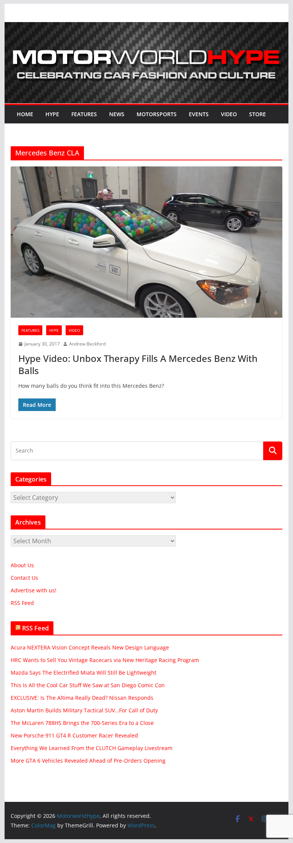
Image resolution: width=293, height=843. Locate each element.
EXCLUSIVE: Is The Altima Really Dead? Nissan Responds (82, 697)
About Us (22, 565)
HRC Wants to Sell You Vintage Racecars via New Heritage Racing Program (105, 660)
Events (199, 114)
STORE (257, 114)
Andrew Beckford (87, 344)
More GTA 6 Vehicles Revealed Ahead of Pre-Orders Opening (88, 760)
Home (25, 114)
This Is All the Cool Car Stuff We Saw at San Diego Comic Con (88, 685)
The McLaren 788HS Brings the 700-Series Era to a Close (82, 722)
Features (84, 114)
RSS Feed (22, 602)
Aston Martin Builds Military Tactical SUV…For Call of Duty (84, 710)
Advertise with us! (33, 590)
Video (229, 114)
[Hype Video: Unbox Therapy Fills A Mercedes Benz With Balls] (147, 242)
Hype (52, 114)
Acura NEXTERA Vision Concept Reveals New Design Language (90, 647)
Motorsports (157, 114)
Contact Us (24, 577)
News (116, 114)
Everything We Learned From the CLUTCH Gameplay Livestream (91, 748)
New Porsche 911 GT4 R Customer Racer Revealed (74, 735)
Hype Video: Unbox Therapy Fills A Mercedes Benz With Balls (138, 364)
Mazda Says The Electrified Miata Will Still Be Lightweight (83, 672)
